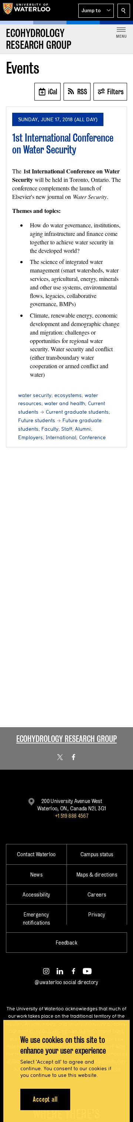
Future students (36, 420)
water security (34, 395)
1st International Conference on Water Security (62, 143)
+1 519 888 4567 (72, 816)
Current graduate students (77, 412)
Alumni (83, 429)
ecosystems (68, 395)
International (61, 437)
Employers (30, 437)
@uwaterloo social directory (66, 982)
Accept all (45, 1099)
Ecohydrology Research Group (66, 739)
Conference (92, 437)
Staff (66, 429)
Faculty (49, 429)
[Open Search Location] (123, 11)
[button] (96, 10)
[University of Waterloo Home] (26, 10)
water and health (64, 403)
